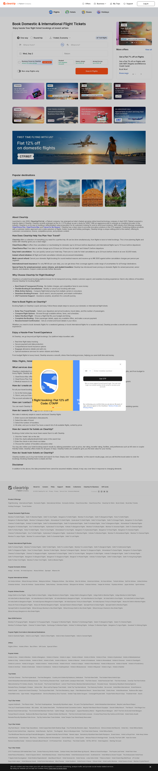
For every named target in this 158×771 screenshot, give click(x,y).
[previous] (34, 385)
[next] (77, 385)
